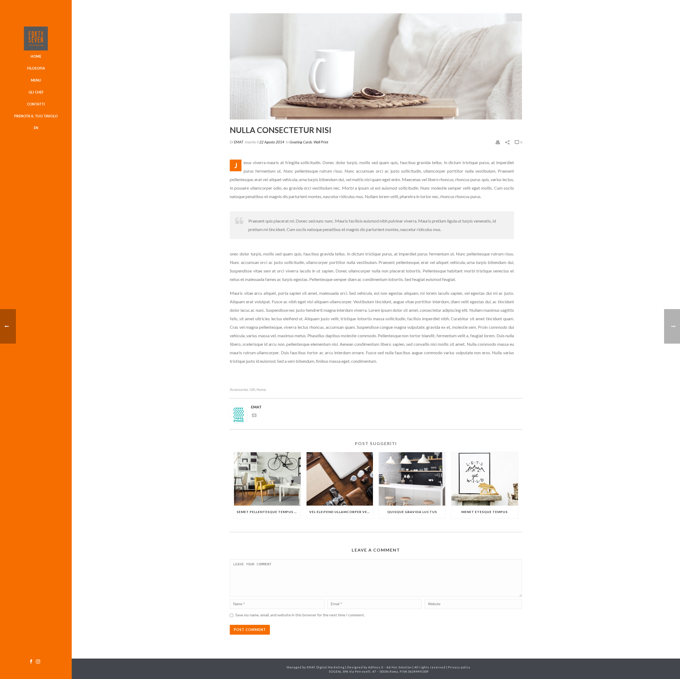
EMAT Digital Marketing (326, 667)
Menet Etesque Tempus (484, 512)
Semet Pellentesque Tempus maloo (269, 512)
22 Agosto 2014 (271, 142)
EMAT (238, 142)
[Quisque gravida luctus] (412, 479)
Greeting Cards (301, 142)
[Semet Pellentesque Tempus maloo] (267, 479)
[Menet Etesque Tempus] (484, 479)
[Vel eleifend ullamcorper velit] (340, 479)
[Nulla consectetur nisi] (376, 66)
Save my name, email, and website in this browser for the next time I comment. (300, 615)
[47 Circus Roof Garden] (36, 38)
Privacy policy (459, 667)
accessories (239, 389)
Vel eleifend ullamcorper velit (341, 512)
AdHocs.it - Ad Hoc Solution (390, 667)
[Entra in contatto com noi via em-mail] (254, 416)
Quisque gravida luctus (412, 512)
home (261, 389)
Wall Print (320, 142)
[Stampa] (498, 142)
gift (252, 389)
